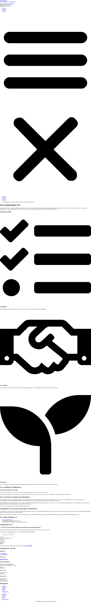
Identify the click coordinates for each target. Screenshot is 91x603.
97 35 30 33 (4, 553)
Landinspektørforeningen (7, 519)
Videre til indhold (3, 0)
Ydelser (4, 8)
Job (3, 590)
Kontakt (4, 11)
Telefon (1, 540)
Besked (1, 537)
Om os (3, 10)
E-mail (1, 542)
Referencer (4, 9)
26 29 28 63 (5, 554)
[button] (45, 104)
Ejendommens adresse (4, 538)
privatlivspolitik (28, 545)
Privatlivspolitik (5, 591)
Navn (1, 539)
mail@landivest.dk (4, 559)
